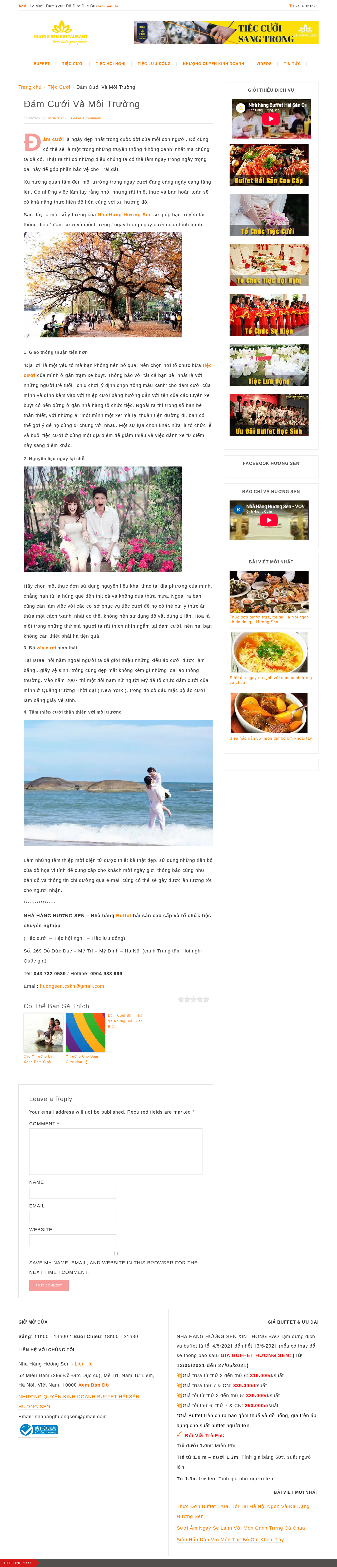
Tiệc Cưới (59, 86)
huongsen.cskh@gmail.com (72, 986)
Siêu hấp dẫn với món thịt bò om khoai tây (271, 738)
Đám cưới (53, 139)
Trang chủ (30, 86)
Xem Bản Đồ (107, 6)
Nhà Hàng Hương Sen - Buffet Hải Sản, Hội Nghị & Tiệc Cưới (60, 33)
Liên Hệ (84, 1364)
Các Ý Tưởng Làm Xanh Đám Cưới (40, 1059)
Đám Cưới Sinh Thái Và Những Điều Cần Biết (125, 1021)
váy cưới (46, 648)
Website (40, 1229)
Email (37, 1206)
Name (36, 1182)
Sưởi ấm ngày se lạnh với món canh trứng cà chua (271, 680)
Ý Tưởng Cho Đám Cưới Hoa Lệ (82, 1059)
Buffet (123, 915)
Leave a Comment (86, 118)
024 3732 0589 (306, 6)
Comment (44, 1123)
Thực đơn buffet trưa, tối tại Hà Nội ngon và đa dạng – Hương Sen (269, 619)
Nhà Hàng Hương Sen (125, 214)
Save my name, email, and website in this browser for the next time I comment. (113, 1267)
